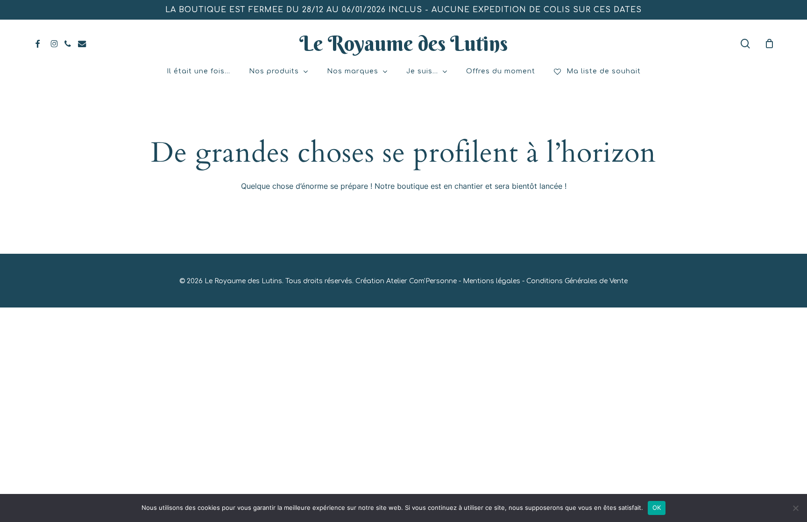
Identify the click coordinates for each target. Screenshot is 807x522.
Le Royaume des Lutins (403, 43)
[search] (745, 44)
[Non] (795, 508)
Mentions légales (491, 281)
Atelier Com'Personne (421, 281)
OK (656, 507)
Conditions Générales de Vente (577, 281)
